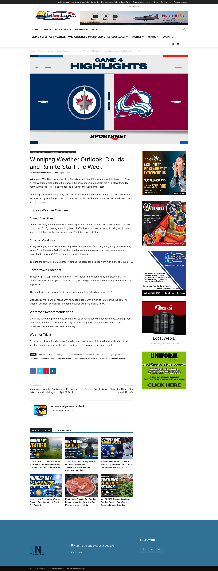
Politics (136, 36)
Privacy (155, 2)
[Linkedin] (53, 371)
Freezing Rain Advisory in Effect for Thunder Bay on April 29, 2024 (109, 391)
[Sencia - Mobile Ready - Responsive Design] (164, 323)
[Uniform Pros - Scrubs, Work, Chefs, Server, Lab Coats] (164, 370)
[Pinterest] (46, 371)
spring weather (116, 355)
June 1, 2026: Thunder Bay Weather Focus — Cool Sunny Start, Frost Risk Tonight (45, 502)
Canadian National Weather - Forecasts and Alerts (68, 51)
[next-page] (36, 511)
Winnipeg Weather (118, 358)
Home (35, 29)
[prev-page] (32, 511)
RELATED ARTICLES (41, 430)
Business (168, 36)
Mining (152, 36)
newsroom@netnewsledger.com (99, 552)
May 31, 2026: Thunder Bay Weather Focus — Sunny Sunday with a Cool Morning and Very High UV (80, 502)
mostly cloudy (62, 355)
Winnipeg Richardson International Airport (91, 358)
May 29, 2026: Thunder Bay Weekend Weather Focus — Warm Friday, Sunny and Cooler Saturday (116, 502)
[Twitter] (173, 43)
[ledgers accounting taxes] (164, 273)
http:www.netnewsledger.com (61, 410)
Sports (96, 29)
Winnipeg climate (64, 358)
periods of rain (76, 355)
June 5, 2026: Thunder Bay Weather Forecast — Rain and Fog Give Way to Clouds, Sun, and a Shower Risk (45, 464)
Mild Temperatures (45, 355)
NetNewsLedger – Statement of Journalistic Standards (78, 2)
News (45, 29)
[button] (184, 29)
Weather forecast (48, 358)
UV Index (34, 358)
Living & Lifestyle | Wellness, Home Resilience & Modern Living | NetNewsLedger (78, 36)
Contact (164, 2)
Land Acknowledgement (179, 2)
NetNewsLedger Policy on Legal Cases (115, 2)
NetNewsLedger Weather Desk (45, 173)
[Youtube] (178, 43)
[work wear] (164, 223)
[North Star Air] (134, 18)
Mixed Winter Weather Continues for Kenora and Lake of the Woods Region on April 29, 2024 (53, 391)
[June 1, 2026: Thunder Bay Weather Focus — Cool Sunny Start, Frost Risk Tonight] (46, 485)
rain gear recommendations (96, 355)
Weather (80, 29)
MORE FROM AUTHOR (64, 430)
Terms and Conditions (141, 2)
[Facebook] (168, 43)
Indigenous (62, 29)
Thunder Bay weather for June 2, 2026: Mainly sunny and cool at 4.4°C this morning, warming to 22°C (116, 464)
